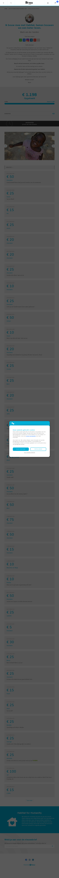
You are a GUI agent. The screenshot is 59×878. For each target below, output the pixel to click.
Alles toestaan (20, 449)
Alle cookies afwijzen (29, 452)
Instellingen (38, 449)
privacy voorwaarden (31, 436)
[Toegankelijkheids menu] (57, 1)
